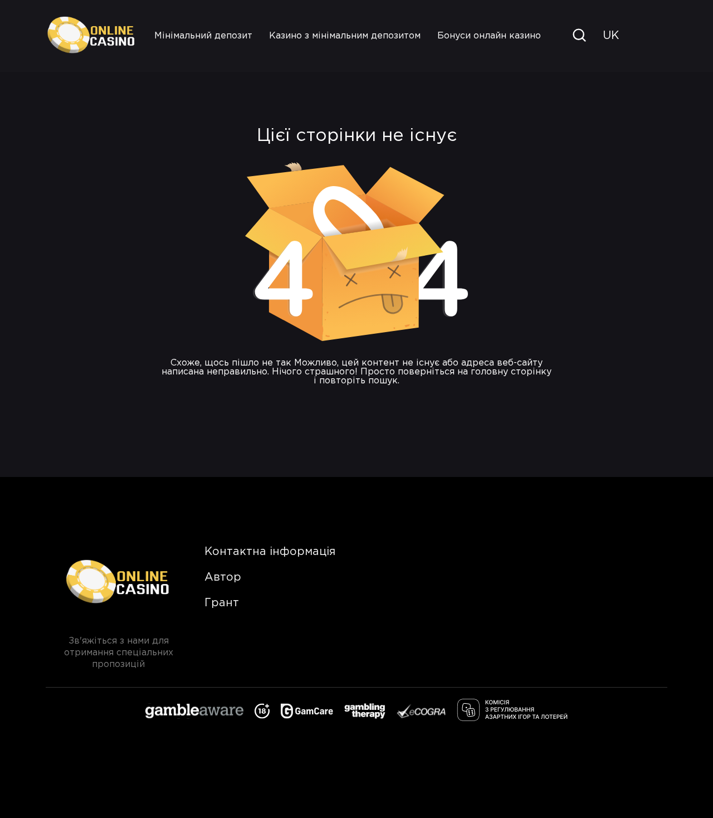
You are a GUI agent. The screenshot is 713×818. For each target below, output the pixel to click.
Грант (221, 603)
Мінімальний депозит (203, 36)
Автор (222, 577)
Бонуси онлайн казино (489, 36)
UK (611, 36)
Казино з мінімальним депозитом (345, 36)
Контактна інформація (269, 552)
